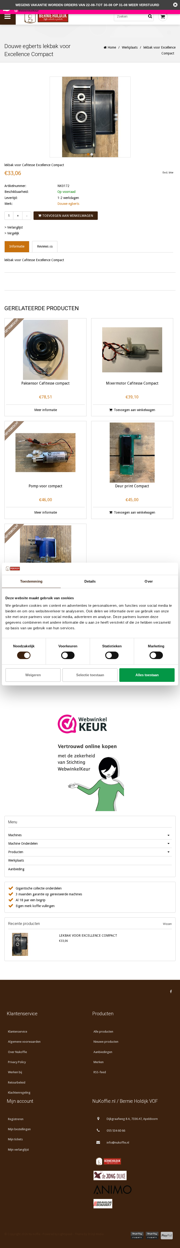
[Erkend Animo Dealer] (132, 1190)
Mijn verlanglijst (18, 1149)
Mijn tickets (15, 1139)
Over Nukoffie (17, 1052)
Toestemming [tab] (31, 581)
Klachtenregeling (19, 1092)
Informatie (16, 246)
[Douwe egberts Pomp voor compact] (45, 453)
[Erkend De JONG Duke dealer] (132, 1175)
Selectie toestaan (90, 675)
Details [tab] (90, 581)
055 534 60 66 (116, 1130)
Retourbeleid (16, 1082)
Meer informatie (45, 410)
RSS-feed (100, 1072)
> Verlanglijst (13, 227)
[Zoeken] (150, 16)
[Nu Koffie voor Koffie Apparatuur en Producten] (55, 16)
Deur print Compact (132, 486)
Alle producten (103, 1031)
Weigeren (33, 675)
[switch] (68, 655)
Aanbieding (16, 869)
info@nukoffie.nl (118, 1142)
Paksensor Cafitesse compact (45, 383)
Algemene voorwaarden (24, 1041)
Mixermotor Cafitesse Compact (132, 383)
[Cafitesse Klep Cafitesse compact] (45, 555)
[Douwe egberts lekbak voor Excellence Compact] (32, 944)
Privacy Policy (17, 1062)
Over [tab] (149, 581)
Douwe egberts (68, 204)
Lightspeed (65, 1234)
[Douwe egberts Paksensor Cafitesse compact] (45, 350)
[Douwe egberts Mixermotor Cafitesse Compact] (132, 350)
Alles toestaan (147, 675)
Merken (99, 1062)
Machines (15, 835)
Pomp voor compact (45, 486)
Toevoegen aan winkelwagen (67, 216)
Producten (15, 852)
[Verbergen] (175, 4)
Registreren (15, 1119)
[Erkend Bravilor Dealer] (132, 1204)
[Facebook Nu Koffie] (171, 991)
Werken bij (15, 1072)
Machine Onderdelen (23, 843)
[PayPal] (167, 1235)
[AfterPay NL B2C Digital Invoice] (137, 1235)
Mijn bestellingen (19, 1129)
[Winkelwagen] (163, 16)
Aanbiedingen (103, 1052)
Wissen (167, 924)
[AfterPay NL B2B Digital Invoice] (152, 1235)
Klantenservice (17, 1031)
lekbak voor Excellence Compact (88, 935)
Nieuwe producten (106, 1041)
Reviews (44, 246)
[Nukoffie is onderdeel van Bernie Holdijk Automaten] (132, 1161)
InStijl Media (96, 1234)
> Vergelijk (11, 233)
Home (111, 47)
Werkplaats (130, 47)
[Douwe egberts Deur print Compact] (132, 453)
